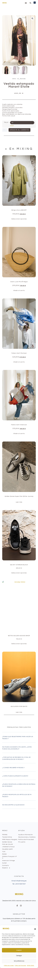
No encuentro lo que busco (13, 805)
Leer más (19, 502)
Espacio (5, 868)
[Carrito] (35, 2)
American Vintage (8, 860)
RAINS (4, 854)
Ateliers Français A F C (9, 857)
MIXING (4, 834)
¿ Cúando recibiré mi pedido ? (13, 767)
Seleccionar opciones (19, 219)
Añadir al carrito (19, 130)
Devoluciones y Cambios (27, 837)
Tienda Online (7, 837)
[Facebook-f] (17, 906)
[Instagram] (21, 906)
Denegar (19, 955)
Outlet (4, 863)
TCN (3, 851)
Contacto (5, 865)
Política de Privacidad (20, 965)
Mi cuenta (21, 842)
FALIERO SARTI (7, 849)
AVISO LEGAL (30, 965)
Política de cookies (9, 965)
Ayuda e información (25, 834)
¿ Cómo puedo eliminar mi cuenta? (15, 776)
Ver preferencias (19, 961)
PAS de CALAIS (7, 844)
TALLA (6, 122)
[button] (35, 929)
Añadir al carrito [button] (19, 290)
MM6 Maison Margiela (9, 839)
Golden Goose (7, 842)
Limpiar (12, 125)
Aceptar (19, 950)
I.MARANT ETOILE (8, 846)
